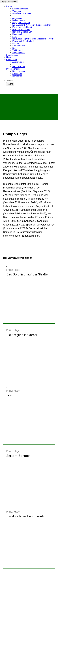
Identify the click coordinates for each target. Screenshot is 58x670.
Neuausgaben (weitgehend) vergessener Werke (33, 39)
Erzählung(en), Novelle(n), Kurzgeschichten (31, 25)
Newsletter (17, 76)
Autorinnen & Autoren (21, 13)
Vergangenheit (18, 53)
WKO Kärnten (18, 66)
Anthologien (17, 18)
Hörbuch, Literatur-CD (22, 32)
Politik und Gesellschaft (23, 41)
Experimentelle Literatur (23, 27)
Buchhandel (11, 59)
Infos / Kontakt (12, 69)
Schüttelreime (18, 46)
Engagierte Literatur (21, 22)
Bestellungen (12, 55)
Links (8, 57)
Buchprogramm (19, 71)
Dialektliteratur (18, 20)
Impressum (17, 73)
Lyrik (14, 36)
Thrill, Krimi (17, 50)
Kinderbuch (17, 34)
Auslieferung (18, 62)
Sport (14, 48)
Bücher (9, 6)
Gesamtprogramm (20, 9)
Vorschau (16, 11)
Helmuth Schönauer (21, 29)
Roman (15, 43)
